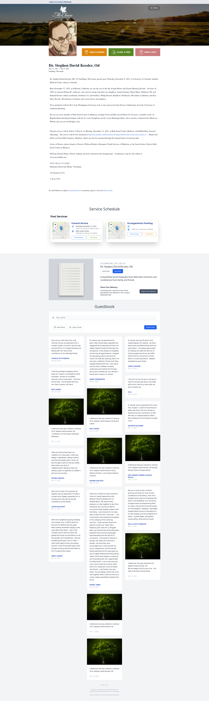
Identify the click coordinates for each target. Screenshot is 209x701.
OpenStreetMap (107, 695)
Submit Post (150, 327)
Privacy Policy (98, 691)
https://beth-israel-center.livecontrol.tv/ (131, 134)
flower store (107, 190)
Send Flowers (150, 234)
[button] (61, 228)
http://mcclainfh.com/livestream (101, 134)
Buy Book (118, 271)
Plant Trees (93, 237)
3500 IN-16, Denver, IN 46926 (86, 233)
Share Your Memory (148, 291)
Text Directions (78, 237)
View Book (106, 271)
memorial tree (75, 190)
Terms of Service (110, 691)
